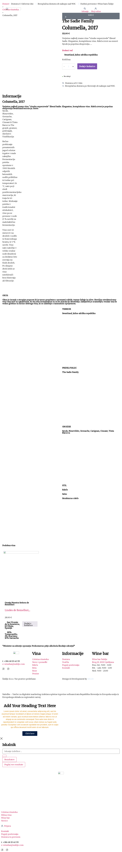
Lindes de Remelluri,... (17, 610)
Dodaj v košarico (87, 66)
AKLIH (90, 679)
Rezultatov (9, 759)
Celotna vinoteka (10, 9)
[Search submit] (4, 756)
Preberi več (67, 50)
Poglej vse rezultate (13, 764)
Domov (5, 4)
